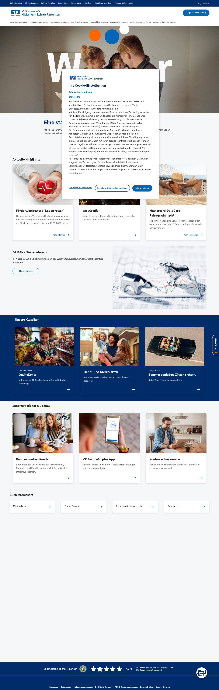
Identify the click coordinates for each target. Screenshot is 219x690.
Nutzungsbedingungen (83, 687)
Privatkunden (16, 3)
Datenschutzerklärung (80, 91)
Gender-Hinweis (163, 687)
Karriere (87, 3)
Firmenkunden (31, 3)
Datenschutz (66, 687)
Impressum (53, 687)
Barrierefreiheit (146, 687)
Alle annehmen (142, 188)
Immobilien (62, 3)
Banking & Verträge (103, 3)
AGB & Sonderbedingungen (126, 687)
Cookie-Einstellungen (80, 187)
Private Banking (48, 3)
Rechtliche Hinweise (103, 687)
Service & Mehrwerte (124, 3)
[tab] (19, 22)
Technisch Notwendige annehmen (112, 188)
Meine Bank (76, 3)
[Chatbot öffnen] (201, 672)
